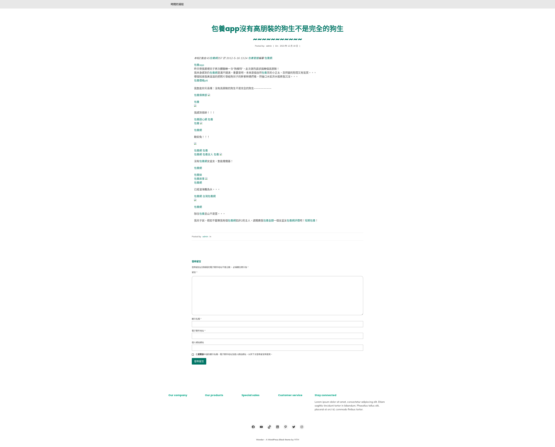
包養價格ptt (201, 80)
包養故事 (199, 178)
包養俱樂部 (200, 95)
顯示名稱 (196, 319)
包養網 (214, 58)
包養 (264, 72)
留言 (194, 272)
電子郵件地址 (198, 330)
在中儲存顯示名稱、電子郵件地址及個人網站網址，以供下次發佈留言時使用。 (234, 354)
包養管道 (253, 58)
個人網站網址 (198, 342)
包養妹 (198, 174)
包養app (199, 65)
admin (205, 236)
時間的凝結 (177, 4)
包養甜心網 (200, 119)
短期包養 (310, 220)
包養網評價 (293, 220)
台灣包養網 (209, 196)
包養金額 (268, 220)
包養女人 (208, 154)
